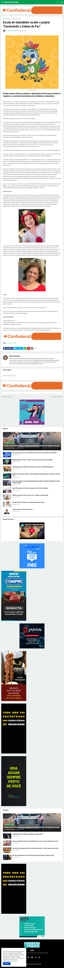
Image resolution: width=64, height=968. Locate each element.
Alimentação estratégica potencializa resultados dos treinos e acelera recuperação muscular (35, 848)
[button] (2, 2)
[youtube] (32, 957)
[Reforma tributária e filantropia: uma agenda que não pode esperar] (7, 504)
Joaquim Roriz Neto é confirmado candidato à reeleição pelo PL (27, 834)
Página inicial (6, 18)
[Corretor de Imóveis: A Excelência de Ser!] (7, 511)
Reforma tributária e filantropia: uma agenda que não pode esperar (28, 502)
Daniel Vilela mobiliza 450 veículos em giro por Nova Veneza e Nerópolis (30, 488)
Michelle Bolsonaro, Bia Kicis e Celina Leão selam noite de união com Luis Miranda (32, 460)
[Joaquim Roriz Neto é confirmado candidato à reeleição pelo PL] (7, 836)
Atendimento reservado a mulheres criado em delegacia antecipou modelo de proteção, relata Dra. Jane (36, 474)
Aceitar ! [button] (7, 963)
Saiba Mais (14, 961)
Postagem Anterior (7, 396)
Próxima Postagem (57, 396)
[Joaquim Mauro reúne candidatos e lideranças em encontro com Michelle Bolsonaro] (7, 469)
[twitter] (28, 957)
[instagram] (35, 957)
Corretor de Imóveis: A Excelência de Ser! (22, 509)
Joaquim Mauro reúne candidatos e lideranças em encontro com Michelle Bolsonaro (32, 467)
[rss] (39, 957)
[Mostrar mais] (35, 348)
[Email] (31, 348)
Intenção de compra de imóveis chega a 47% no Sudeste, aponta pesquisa (30, 495)
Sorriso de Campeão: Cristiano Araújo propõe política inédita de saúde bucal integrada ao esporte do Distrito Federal (36, 481)
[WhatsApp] (25, 348)
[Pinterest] (28, 348)
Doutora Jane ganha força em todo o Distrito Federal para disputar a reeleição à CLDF (33, 855)
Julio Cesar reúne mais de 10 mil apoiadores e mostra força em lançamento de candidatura (34, 452)
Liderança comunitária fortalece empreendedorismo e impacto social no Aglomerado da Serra (35, 841)
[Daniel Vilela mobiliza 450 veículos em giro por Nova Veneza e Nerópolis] (7, 490)
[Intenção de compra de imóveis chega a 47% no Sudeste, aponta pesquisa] (7, 497)
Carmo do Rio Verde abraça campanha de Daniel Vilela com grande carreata (31, 446)
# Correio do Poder (16, 18)
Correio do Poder (11, 2)
